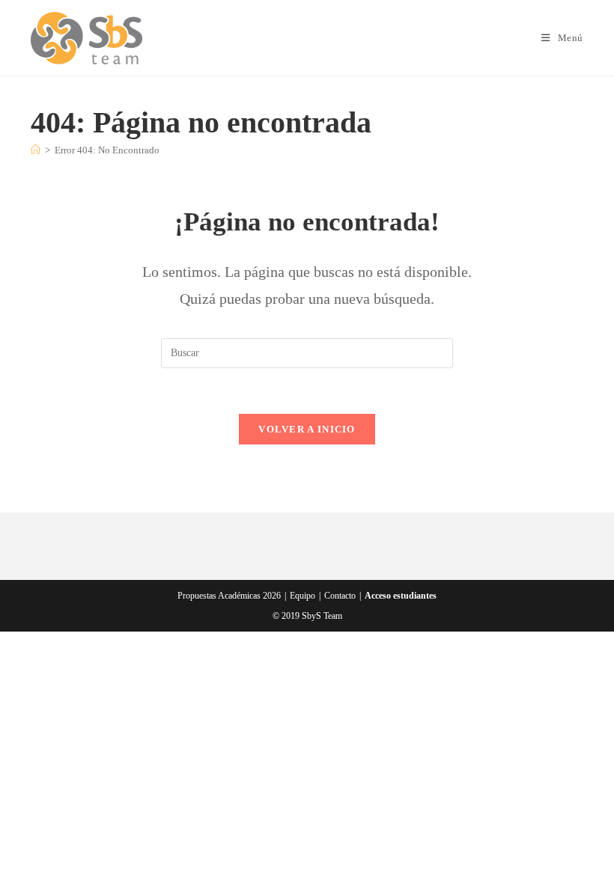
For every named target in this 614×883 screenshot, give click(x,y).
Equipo (302, 595)
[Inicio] (35, 150)
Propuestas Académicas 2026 (229, 595)
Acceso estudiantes (401, 595)
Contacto (340, 595)
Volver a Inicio (307, 429)
